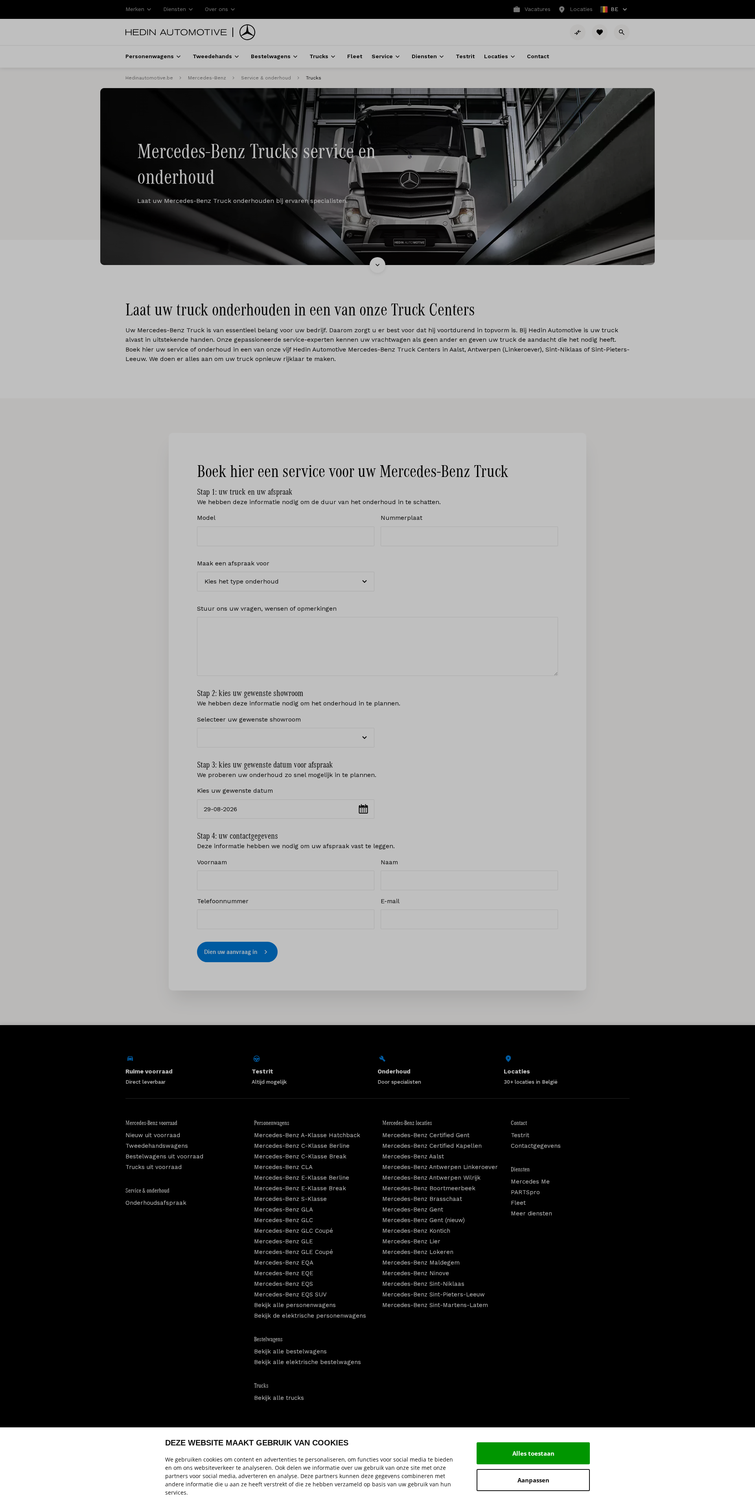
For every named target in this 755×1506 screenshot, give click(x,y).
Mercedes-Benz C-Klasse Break (300, 1156)
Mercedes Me (530, 1181)
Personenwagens (271, 1123)
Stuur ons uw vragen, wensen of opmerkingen (267, 608)
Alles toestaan (533, 1453)
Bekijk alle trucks (279, 1397)
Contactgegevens (536, 1145)
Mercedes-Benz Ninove (415, 1273)
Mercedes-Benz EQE (283, 1273)
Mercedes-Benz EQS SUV (290, 1294)
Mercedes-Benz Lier (411, 1241)
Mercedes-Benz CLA (283, 1167)
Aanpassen (533, 1480)
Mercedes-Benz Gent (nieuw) (423, 1220)
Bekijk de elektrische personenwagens (310, 1315)
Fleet (518, 1202)
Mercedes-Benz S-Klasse (290, 1198)
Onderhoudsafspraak (155, 1202)
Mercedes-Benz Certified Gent (426, 1135)
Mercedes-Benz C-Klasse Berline (302, 1145)
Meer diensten (531, 1213)
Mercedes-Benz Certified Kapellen (432, 1145)
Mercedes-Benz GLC (283, 1220)
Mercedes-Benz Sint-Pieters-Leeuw (433, 1294)
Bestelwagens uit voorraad (164, 1156)
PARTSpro (525, 1192)
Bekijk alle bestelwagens (290, 1351)
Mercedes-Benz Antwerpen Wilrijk (431, 1177)
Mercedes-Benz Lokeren (417, 1252)
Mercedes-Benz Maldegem (421, 1262)
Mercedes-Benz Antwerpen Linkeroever (440, 1167)
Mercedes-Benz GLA (283, 1209)
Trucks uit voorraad (153, 1167)
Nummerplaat (401, 517)
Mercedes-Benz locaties (407, 1123)
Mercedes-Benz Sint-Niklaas (423, 1283)
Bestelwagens (268, 1339)
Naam (389, 862)
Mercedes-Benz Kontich (416, 1230)
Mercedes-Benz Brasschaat (422, 1198)
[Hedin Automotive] (176, 32)
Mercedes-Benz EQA (283, 1262)
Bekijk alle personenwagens (295, 1305)
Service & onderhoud (266, 78)
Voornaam (212, 862)
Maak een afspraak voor (233, 563)
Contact (519, 1123)
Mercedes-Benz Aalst (413, 1156)
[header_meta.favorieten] (599, 32)
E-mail (390, 901)
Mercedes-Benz (207, 78)
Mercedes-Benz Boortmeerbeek (428, 1188)
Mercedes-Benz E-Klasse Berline (301, 1177)
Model (206, 517)
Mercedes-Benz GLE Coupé (293, 1252)
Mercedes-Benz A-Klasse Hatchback (307, 1135)
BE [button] (609, 10)
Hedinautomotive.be (149, 78)
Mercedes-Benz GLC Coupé (293, 1230)
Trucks (261, 1386)
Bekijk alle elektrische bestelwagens (307, 1362)
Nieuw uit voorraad (152, 1135)
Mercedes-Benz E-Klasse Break (300, 1188)
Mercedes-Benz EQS (283, 1283)
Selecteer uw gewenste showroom (249, 719)
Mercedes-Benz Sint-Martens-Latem (435, 1305)
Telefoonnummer (223, 901)
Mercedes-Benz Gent (412, 1209)
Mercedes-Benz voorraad (151, 1123)
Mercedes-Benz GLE (283, 1241)
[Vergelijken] (577, 32)
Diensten (520, 1169)
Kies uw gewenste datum (235, 790)
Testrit (520, 1135)
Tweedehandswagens (156, 1145)
